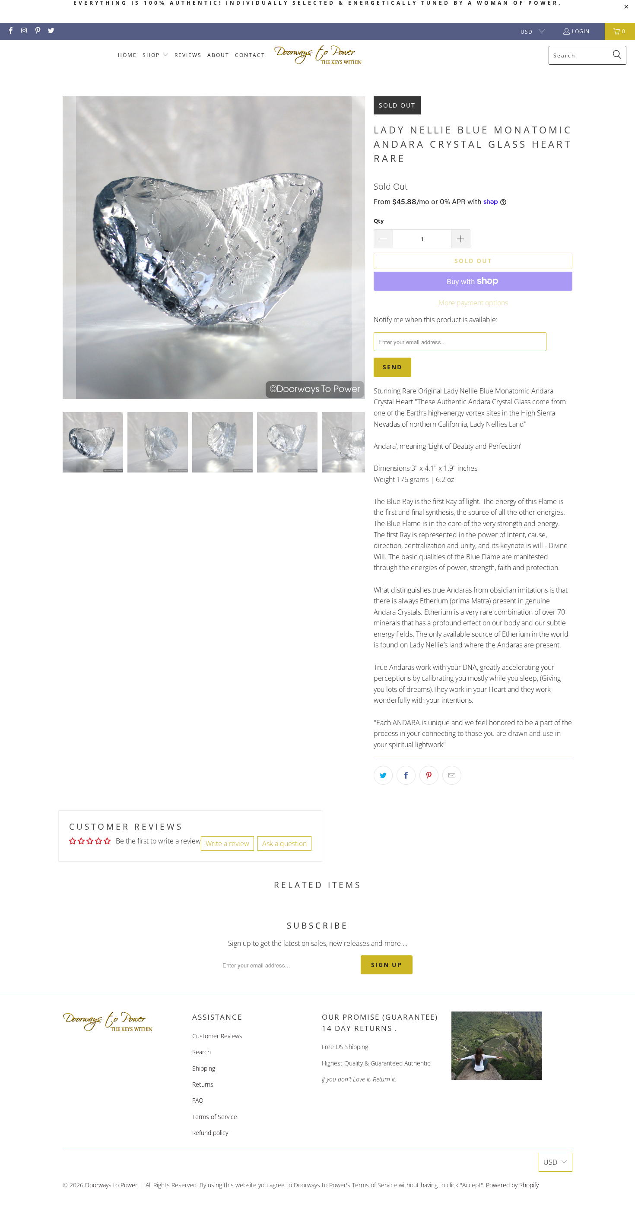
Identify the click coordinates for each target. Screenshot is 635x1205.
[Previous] (69, 247)
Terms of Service (214, 1117)
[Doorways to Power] (318, 55)
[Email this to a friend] (451, 775)
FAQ (197, 1100)
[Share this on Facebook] (406, 775)
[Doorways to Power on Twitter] (50, 31)
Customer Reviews (217, 1036)
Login (581, 31)
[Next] (358, 247)
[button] (156, 55)
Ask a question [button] (284, 843)
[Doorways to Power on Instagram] (23, 31)
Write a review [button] (227, 843)
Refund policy (210, 1133)
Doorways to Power (111, 1185)
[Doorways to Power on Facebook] (10, 31)
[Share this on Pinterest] (428, 775)
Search (201, 1052)
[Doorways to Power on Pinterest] (37, 31)
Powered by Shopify (512, 1185)
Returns (202, 1084)
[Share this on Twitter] (383, 775)
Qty (379, 221)
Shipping (203, 1068)
